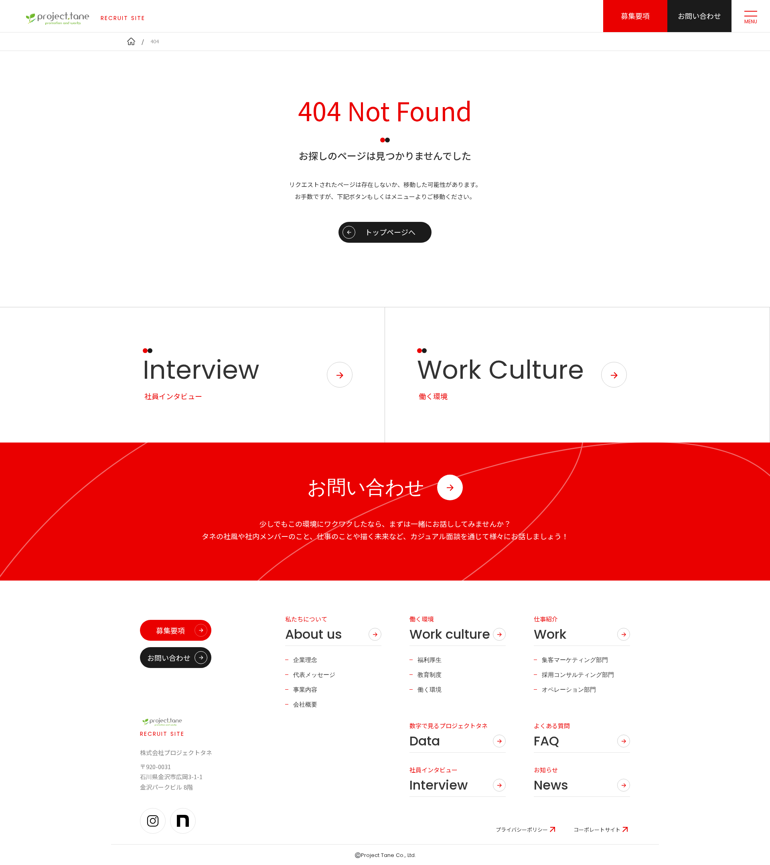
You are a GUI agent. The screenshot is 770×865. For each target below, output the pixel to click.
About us (313, 634)
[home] (131, 41)
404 (154, 41)
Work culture (449, 634)
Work (550, 634)
